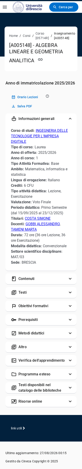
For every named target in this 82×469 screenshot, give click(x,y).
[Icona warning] (47, 96)
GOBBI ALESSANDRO (43, 224)
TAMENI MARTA (24, 229)
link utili (17, 428)
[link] (27, 7)
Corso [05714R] (42, 36)
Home (13, 36)
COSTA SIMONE (38, 218)
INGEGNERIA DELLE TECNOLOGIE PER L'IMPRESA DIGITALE (39, 136)
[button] (41, 118)
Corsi (26, 36)
